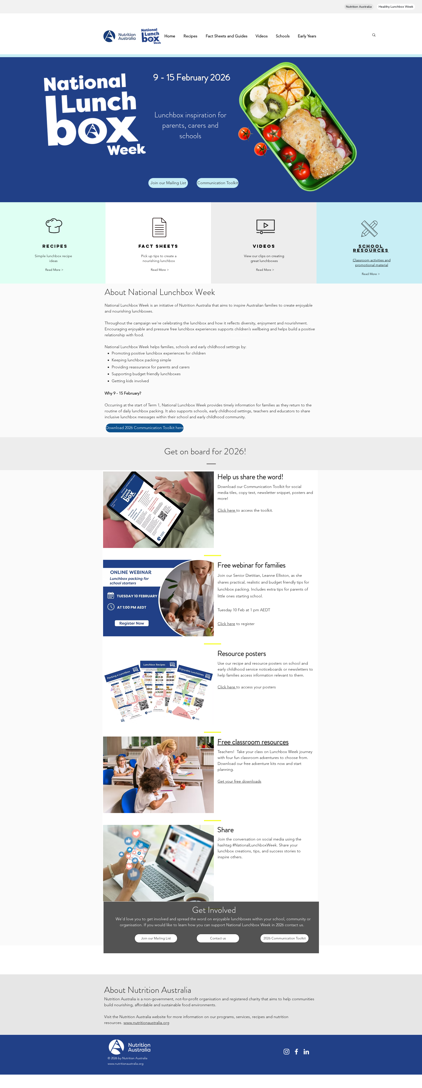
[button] (168, 183)
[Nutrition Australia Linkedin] (306, 1051)
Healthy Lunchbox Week (396, 7)
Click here (227, 510)
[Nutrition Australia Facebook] (296, 1051)
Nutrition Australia (359, 7)
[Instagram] (286, 1051)
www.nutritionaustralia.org (146, 1022)
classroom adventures (260, 757)
